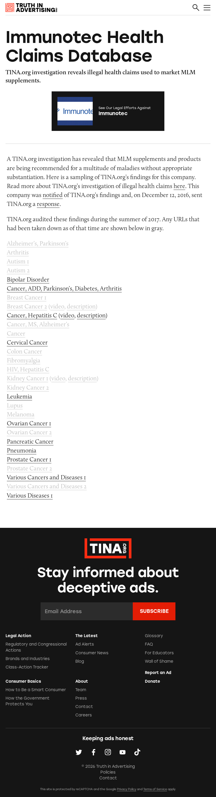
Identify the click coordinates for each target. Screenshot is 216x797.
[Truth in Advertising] (31, 7)
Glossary (154, 635)
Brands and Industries (28, 658)
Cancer (16, 333)
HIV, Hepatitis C (28, 369)
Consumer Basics (23, 681)
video (57, 306)
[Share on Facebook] (93, 752)
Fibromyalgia (23, 360)
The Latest (86, 635)
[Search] (196, 7)
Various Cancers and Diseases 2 (47, 486)
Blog (79, 661)
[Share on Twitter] (78, 752)
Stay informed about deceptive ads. (108, 580)
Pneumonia (21, 450)
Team (80, 689)
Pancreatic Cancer (30, 441)
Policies (108, 772)
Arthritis (18, 252)
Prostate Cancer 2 (29, 468)
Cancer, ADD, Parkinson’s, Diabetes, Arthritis (64, 288)
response (48, 204)
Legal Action (18, 635)
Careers (83, 715)
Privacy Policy (126, 789)
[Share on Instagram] (108, 752)
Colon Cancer (24, 351)
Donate (152, 681)
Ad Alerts (84, 644)
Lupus (15, 405)
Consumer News (92, 653)
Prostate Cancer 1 (29, 459)
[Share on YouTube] (122, 752)
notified (53, 195)
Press (81, 698)
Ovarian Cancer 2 (29, 432)
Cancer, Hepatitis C (32, 315)
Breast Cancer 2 (27, 306)
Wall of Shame (159, 661)
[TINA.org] (108, 547)
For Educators (159, 653)
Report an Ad (158, 672)
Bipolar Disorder (28, 279)
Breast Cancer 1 (26, 297)
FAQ (149, 644)
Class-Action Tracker (27, 667)
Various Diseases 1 (30, 495)
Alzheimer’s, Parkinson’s (37, 243)
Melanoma (21, 414)
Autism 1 (18, 261)
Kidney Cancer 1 (27, 378)
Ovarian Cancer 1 (29, 423)
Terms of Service (155, 789)
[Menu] (207, 7)
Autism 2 (18, 270)
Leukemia (19, 396)
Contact (84, 706)
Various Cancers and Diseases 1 (46, 477)
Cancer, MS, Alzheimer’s (38, 324)
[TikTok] (137, 752)
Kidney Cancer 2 (28, 387)
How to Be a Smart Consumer (36, 689)
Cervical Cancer (27, 342)
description (81, 306)
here (179, 186)
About (81, 681)
